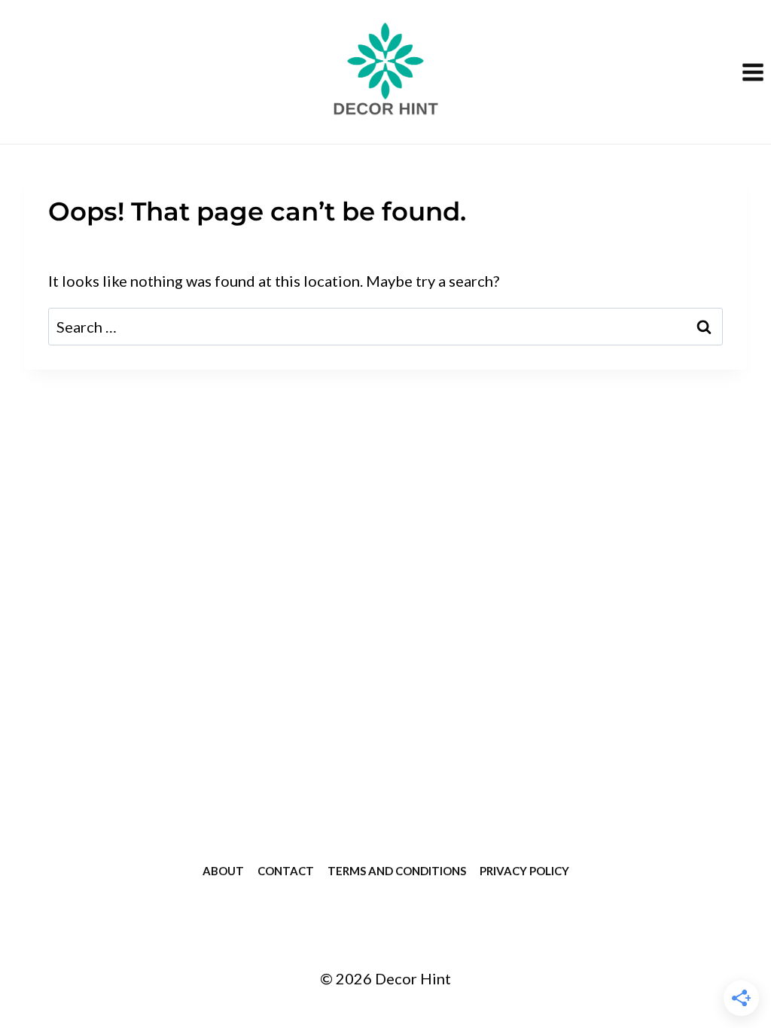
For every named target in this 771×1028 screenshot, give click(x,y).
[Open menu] (752, 72)
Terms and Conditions (397, 870)
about (223, 870)
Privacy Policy (524, 870)
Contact (286, 870)
